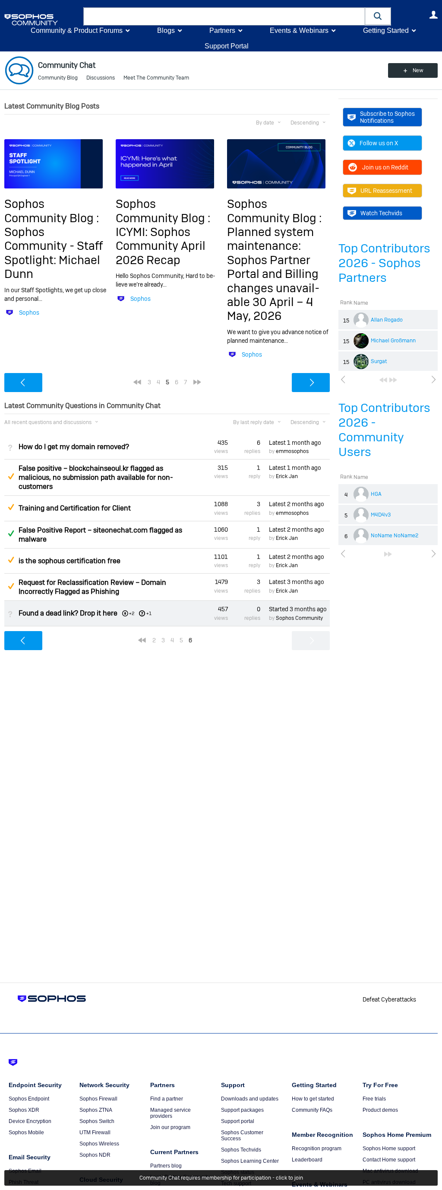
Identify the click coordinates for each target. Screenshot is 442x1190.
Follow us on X (379, 143)
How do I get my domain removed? (74, 446)
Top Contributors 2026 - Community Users (384, 430)
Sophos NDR (94, 1155)
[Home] (42, 20)
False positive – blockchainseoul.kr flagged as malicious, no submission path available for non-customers (96, 477)
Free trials (374, 1099)
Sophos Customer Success (242, 1135)
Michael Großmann (393, 340)
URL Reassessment (386, 191)
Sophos (29, 312)
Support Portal (227, 46)
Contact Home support (389, 1160)
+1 (149, 613)
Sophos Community (299, 618)
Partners (222, 30)
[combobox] (224, 16)
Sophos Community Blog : (51, 210)
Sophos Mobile (26, 1132)
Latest (295, 443)
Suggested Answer (10, 476)
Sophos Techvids (241, 1150)
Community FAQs (312, 1110)
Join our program (170, 1127)
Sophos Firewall (98, 1099)
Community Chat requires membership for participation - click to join (221, 1177)
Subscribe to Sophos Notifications (387, 117)
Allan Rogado (387, 319)
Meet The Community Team (156, 77)
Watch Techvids (381, 213)
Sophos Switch (96, 1121)
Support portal (237, 1121)
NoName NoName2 (394, 535)
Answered (10, 533)
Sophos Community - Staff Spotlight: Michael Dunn (53, 252)
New (418, 70)
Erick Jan (287, 476)
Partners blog (166, 1166)
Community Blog (58, 77)
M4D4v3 (381, 514)
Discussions (100, 77)
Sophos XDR (24, 1110)
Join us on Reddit (385, 167)
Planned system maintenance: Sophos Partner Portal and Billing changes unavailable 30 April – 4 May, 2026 (273, 273)
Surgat (379, 361)
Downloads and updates (249, 1099)
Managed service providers (170, 1113)
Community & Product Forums (77, 30)
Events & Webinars (299, 30)
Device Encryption (30, 1121)
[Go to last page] (393, 380)
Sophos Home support (389, 1148)
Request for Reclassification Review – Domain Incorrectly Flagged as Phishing (92, 587)
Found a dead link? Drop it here (68, 613)
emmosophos (292, 451)
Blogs (166, 30)
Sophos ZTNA (95, 1110)
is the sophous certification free (69, 560)
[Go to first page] (383, 380)
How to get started (313, 1099)
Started (298, 609)
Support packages (242, 1110)
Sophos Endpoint (29, 1099)
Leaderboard (307, 1160)
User (433, 14)
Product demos (380, 1110)
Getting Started (386, 30)
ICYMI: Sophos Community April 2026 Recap (160, 246)
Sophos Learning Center (250, 1161)
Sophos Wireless (99, 1144)
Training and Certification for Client (75, 508)
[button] (378, 16)
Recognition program (316, 1148)
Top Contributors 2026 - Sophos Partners (384, 263)
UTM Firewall (94, 1132)
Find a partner (166, 1099)
